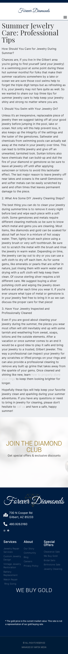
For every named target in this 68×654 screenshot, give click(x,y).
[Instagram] (4, 530)
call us (21, 406)
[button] (65, 17)
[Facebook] (8, 530)
